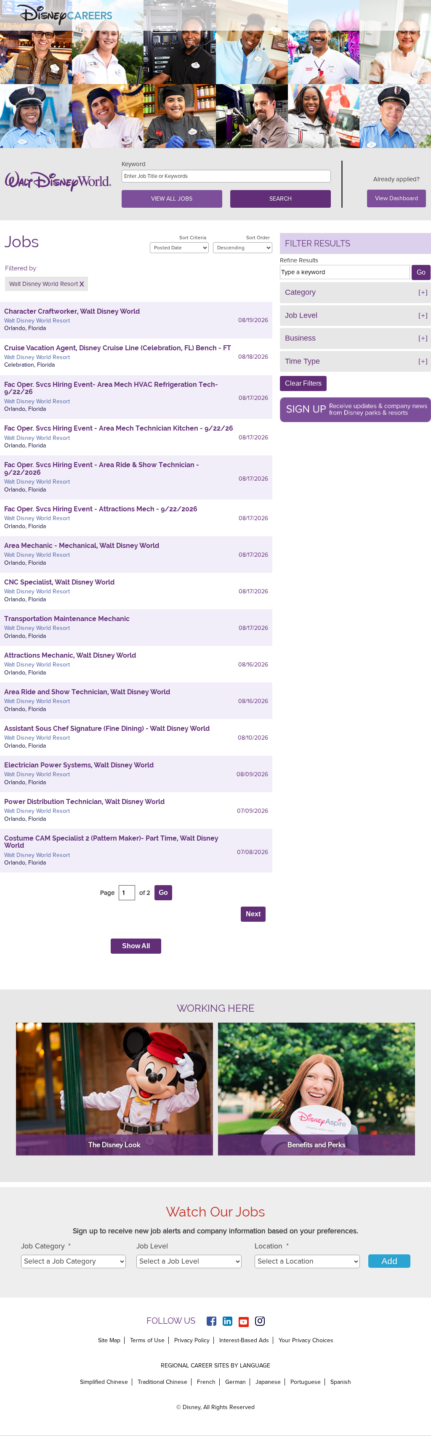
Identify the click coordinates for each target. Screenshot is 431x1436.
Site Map (109, 1340)
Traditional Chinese (162, 1382)
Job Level (301, 315)
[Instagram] (260, 1322)
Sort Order (258, 238)
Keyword (134, 164)
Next (253, 914)
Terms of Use (147, 1340)
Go (163, 892)
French (206, 1382)
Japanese (268, 1382)
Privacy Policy (192, 1340)
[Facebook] (211, 1322)
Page (107, 893)
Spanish (340, 1382)
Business (300, 338)
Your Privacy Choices (306, 1340)
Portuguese (305, 1382)
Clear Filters (303, 383)
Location (272, 1246)
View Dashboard (396, 198)
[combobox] (73, 1261)
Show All (136, 945)
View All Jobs (171, 198)
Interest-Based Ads (244, 1340)
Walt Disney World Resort (43, 284)
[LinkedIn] (227, 1322)
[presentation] (136, 286)
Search (280, 198)
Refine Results (299, 260)
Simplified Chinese (104, 1382)
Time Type (302, 361)
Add (389, 1261)
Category (300, 292)
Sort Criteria (192, 238)
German (235, 1382)
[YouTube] (244, 1322)
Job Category (46, 1246)
